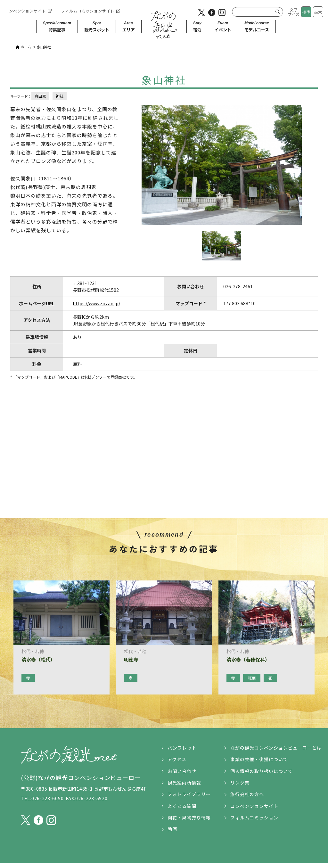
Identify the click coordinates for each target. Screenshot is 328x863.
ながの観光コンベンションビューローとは (276, 747)
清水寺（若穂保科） (248, 659)
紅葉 (252, 677)
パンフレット (182, 747)
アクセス (177, 759)
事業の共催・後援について (259, 759)
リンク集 (240, 782)
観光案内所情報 (184, 782)
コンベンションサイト (25, 10)
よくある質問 (182, 806)
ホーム (25, 46)
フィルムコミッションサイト (87, 10)
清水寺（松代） (38, 659)
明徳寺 (131, 659)
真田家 (40, 96)
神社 (59, 96)
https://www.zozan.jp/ (96, 303)
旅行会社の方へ (247, 794)
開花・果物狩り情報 (189, 817)
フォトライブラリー (189, 794)
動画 (172, 829)
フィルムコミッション (254, 817)
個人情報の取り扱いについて (261, 771)
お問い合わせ (182, 771)
